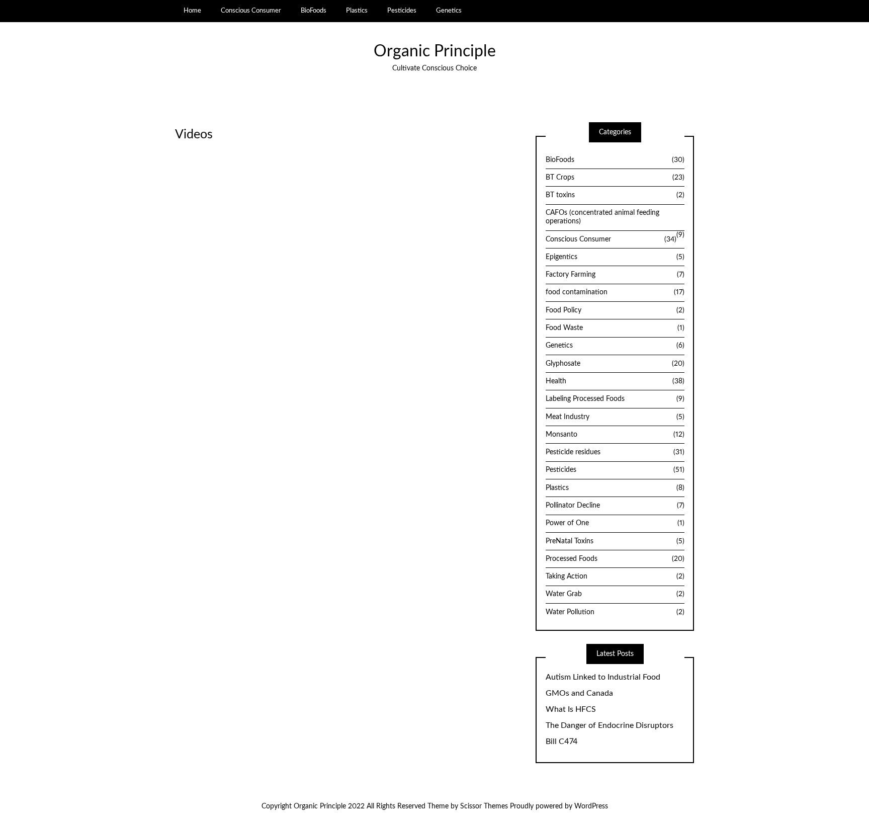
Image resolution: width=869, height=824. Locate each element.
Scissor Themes (484, 806)
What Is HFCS (571, 709)
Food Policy (615, 310)
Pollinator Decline (615, 505)
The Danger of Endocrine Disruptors (609, 725)
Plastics (357, 10)
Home (192, 10)
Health (615, 381)
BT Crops (615, 177)
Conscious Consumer (251, 10)
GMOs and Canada (579, 693)
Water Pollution (615, 612)
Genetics (449, 10)
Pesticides (401, 10)
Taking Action (615, 576)
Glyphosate (615, 363)
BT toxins (615, 195)
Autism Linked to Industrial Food (603, 677)
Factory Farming (615, 274)
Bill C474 (562, 741)
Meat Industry (615, 417)
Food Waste (615, 328)
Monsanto (615, 434)
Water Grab (615, 594)
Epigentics (615, 257)
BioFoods (313, 10)
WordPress (591, 806)
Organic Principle (435, 51)
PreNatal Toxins (615, 541)
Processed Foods (615, 558)
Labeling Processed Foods (615, 398)
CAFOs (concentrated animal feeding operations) (602, 217)
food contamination (615, 292)
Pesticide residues (615, 452)
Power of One (615, 523)
